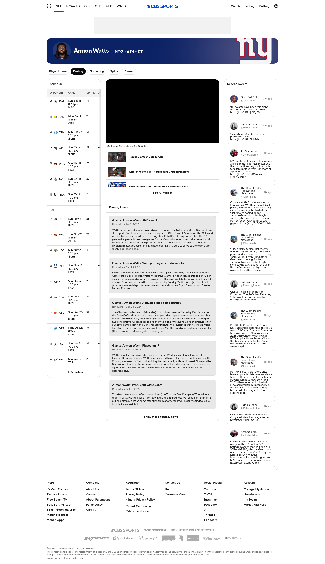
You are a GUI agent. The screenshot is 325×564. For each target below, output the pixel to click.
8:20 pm (74, 103)
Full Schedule (74, 372)
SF (60, 281)
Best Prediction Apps (61, 510)
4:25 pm (75, 298)
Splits (114, 71)
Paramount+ (94, 505)
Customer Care (175, 494)
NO (61, 179)
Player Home (58, 71)
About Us (92, 489)
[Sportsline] (123, 538)
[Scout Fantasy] (211, 538)
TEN (61, 132)
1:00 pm (75, 134)
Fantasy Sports (57, 494)
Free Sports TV (57, 499)
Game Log (97, 71)
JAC (61, 250)
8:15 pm (75, 118)
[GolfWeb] (233, 538)
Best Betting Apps (59, 505)
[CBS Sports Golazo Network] (192, 530)
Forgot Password (255, 505)
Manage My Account (258, 489)
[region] (162, 111)
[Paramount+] (148, 537)
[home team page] (56, 101)
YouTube (210, 489)
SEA (61, 297)
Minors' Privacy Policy (140, 499)
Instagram (211, 499)
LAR (61, 117)
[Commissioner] (172, 537)
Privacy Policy (134, 494)
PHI (61, 219)
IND (61, 266)
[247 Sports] (96, 537)
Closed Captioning (138, 506)
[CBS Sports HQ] (155, 530)
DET (61, 328)
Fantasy (78, 71)
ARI (61, 148)
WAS (62, 163)
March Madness (57, 515)
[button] (48, 6)
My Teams (250, 499)
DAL (62, 101)
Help (168, 489)
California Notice (137, 511)
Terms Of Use (134, 489)
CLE (61, 313)
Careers (91, 494)
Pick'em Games (57, 489)
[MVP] (193, 537)
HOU (62, 195)
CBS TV (91, 510)
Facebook (210, 505)
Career (129, 71)
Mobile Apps (55, 520)
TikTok (208, 494)
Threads (209, 515)
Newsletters (252, 494)
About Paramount (98, 499)
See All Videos (162, 193)
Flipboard (210, 520)
